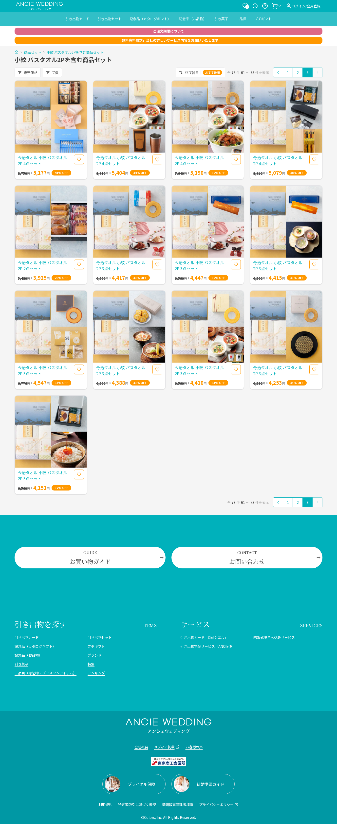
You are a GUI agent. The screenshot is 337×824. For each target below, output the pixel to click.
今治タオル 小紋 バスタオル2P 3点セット (121, 265)
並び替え (202, 72)
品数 (55, 72)
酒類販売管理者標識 (177, 804)
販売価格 (30, 72)
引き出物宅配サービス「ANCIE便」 (207, 646)
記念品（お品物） (192, 18)
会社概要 (141, 746)
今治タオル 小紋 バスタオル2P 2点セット (42, 265)
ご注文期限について (168, 31)
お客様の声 (194, 746)
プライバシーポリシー (216, 804)
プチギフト (263, 18)
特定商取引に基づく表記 (137, 804)
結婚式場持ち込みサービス (274, 637)
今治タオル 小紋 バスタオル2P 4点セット (42, 160)
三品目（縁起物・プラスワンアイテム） (45, 672)
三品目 (241, 18)
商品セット (32, 52)
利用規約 (105, 804)
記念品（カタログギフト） (150, 18)
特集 (91, 664)
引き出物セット (109, 18)
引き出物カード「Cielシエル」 (204, 637)
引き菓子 (221, 18)
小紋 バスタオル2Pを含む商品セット (75, 52)
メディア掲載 (164, 746)
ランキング (96, 672)
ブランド (94, 655)
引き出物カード (77, 18)
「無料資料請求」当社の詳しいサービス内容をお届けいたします (168, 40)
